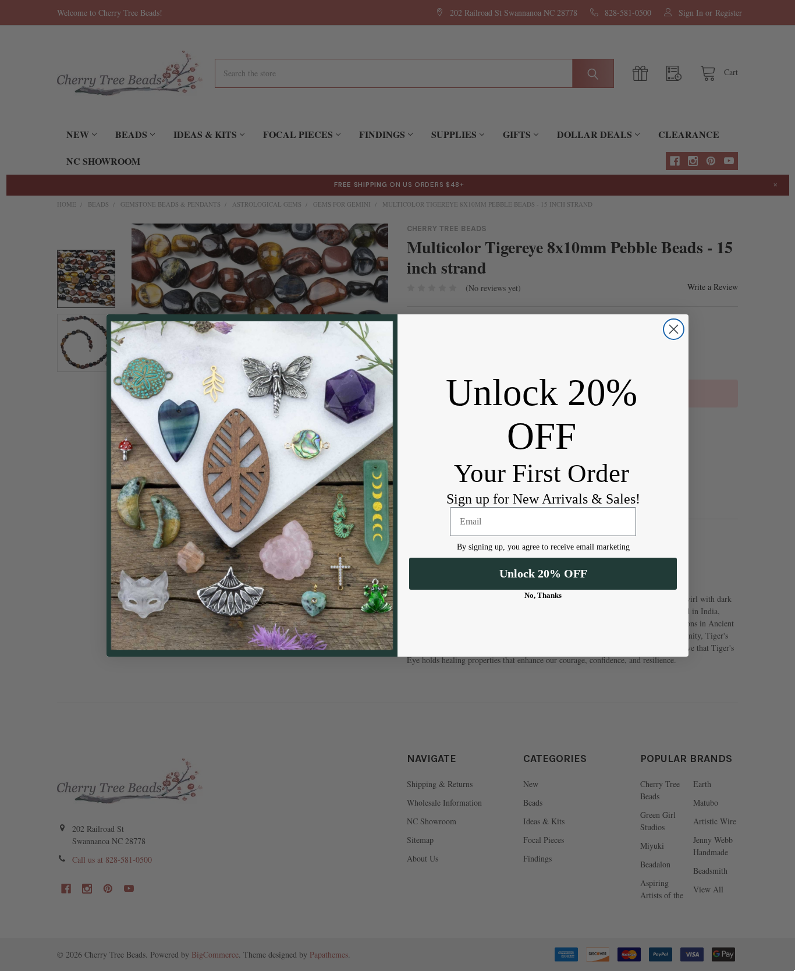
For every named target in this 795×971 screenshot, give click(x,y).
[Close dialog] (673, 329)
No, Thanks (543, 595)
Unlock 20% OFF (543, 573)
